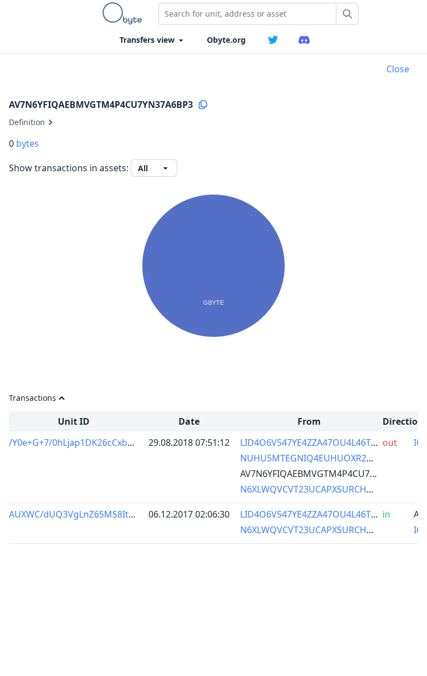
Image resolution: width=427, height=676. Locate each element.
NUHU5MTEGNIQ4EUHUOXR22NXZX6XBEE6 (332, 458)
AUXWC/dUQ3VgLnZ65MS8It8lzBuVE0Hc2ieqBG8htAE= (123, 514)
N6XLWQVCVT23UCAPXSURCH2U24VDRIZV (329, 489)
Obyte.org (226, 39)
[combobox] (247, 14)
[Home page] (124, 13)
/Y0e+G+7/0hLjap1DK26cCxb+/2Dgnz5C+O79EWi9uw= (121, 442)
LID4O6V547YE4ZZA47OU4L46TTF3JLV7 (321, 442)
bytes (27, 143)
